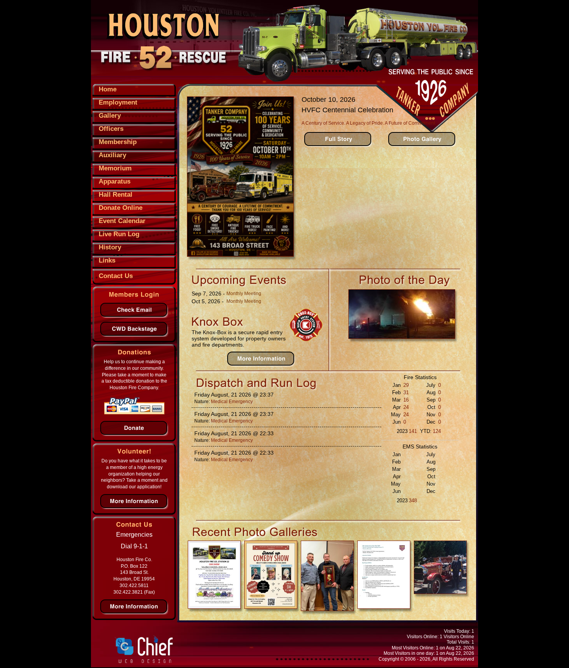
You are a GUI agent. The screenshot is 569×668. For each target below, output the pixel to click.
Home (108, 89)
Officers (111, 128)
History (110, 247)
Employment (118, 102)
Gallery (110, 115)
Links (107, 260)
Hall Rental (115, 194)
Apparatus (114, 181)
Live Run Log (119, 234)
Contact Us (116, 276)
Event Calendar (122, 221)
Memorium (115, 168)
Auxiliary (112, 155)
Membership (118, 142)
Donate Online (120, 207)
